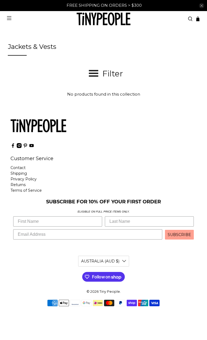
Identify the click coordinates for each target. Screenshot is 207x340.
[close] (201, 5)
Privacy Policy (24, 179)
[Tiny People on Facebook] (13, 146)
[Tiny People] (103, 18)
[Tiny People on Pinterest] (25, 146)
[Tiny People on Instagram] (19, 146)
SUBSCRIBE (179, 234)
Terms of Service (26, 190)
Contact (18, 167)
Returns (18, 184)
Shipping (19, 173)
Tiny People (109, 291)
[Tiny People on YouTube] (31, 146)
